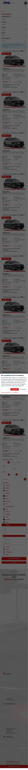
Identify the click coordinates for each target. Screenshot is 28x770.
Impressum (15, 392)
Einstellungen (23, 389)
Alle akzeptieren (14, 389)
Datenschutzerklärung (6, 392)
